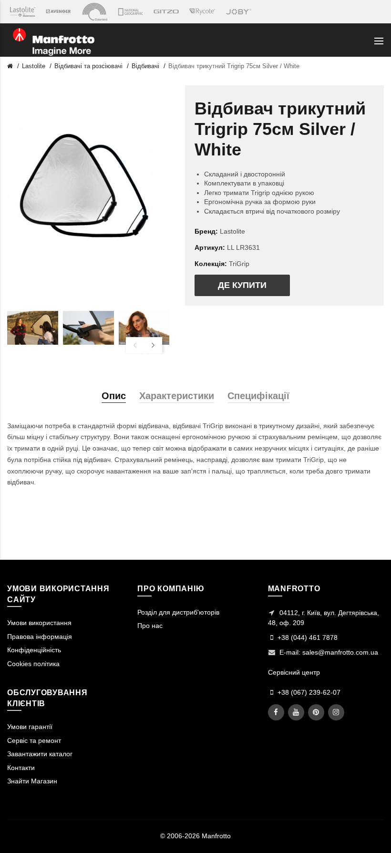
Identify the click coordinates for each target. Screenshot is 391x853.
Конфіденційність (34, 650)
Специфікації (258, 396)
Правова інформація (39, 636)
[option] (33, 328)
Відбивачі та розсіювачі (88, 66)
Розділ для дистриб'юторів (178, 612)
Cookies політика (33, 664)
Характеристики (176, 396)
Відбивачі (145, 66)
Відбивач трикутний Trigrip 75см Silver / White (233, 66)
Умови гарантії (29, 726)
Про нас (150, 625)
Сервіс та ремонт (34, 740)
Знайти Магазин (32, 781)
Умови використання (39, 623)
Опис (114, 396)
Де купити (242, 285)
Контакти (21, 767)
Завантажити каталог (39, 754)
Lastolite (33, 66)
